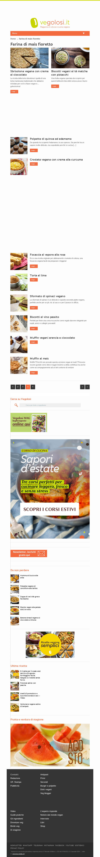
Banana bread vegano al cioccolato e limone (30, 619)
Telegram (38, 845)
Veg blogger (45, 793)
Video (12, 811)
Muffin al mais (39, 358)
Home (13, 39)
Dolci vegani (46, 789)
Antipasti (44, 774)
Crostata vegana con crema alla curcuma (56, 159)
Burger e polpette (48, 786)
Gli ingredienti (16, 819)
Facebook (59, 845)
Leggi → (14, 91)
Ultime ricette (18, 665)
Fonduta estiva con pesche (28, 684)
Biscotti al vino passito (44, 317)
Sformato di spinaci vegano (47, 296)
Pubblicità (14, 786)
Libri (42, 822)
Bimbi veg (14, 826)
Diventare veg (16, 822)
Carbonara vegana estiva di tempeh (30, 705)
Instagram (49, 845)
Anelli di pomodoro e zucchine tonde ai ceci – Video (30, 695)
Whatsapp (27, 845)
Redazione (15, 778)
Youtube (70, 845)
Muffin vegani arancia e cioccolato (52, 337)
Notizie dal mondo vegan (51, 815)
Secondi (44, 782)
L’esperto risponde (48, 811)
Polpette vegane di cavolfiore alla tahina (28, 587)
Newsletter (16, 845)
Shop (42, 826)
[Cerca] (16, 405)
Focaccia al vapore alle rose (47, 254)
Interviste (44, 819)
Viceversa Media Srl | (18, 854)
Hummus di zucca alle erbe (29, 576)
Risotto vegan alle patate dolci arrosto (30, 608)
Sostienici (79, 845)
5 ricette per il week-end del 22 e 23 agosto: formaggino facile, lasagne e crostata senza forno (30, 675)
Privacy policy (17, 848)
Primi (42, 778)
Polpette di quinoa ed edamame (50, 139)
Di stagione (15, 830)
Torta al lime (38, 275)
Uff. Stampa (15, 782)
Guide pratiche (17, 815)
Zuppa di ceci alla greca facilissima (30, 598)
